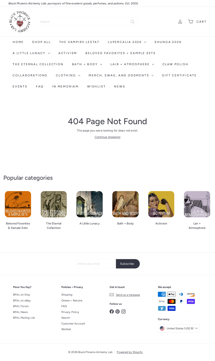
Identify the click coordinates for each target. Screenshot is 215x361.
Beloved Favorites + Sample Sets (120, 53)
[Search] (132, 21)
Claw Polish (176, 64)
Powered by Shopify (130, 352)
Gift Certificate (179, 75)
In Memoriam (65, 86)
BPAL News (20, 312)
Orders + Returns (71, 300)
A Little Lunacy (30, 53)
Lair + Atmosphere (130, 64)
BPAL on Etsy (21, 294)
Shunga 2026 (168, 42)
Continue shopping (108, 137)
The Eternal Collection (38, 64)
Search (65, 317)
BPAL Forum (21, 306)
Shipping (67, 294)
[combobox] (88, 21)
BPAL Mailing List (24, 317)
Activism (67, 53)
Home (18, 42)
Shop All (41, 42)
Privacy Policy (70, 312)
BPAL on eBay (22, 300)
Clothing (66, 75)
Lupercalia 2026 (125, 42)
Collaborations (30, 75)
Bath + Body (85, 64)
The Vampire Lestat (79, 42)
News (119, 86)
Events (20, 86)
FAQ (40, 86)
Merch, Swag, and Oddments (119, 75)
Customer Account (73, 323)
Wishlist (96, 86)
